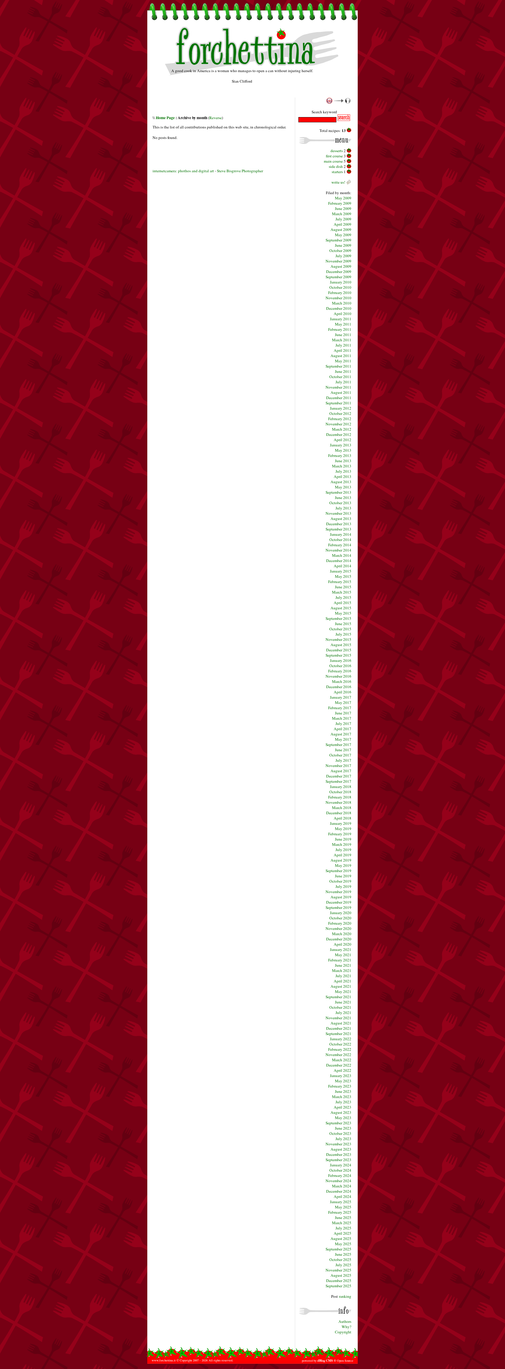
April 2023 (342, 1107)
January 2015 (340, 571)
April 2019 (342, 854)
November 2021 (338, 1017)
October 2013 (340, 502)
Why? (346, 1326)
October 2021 (340, 1007)
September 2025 (338, 1249)
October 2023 (340, 1133)
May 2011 (343, 324)
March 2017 (341, 718)
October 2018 (340, 791)
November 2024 (338, 1180)
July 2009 (343, 219)
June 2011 (343, 334)
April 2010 (342, 313)
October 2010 (340, 287)
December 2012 (338, 434)
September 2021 (338, 996)
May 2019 (343, 828)
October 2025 (340, 1259)
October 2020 (340, 918)
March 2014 (341, 555)
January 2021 (340, 949)
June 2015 (343, 586)
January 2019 (340, 823)
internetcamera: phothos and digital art (183, 170)
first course (334, 156)
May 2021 (343, 954)
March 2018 (341, 807)
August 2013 (341, 481)
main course (333, 161)
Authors (344, 1321)
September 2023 (338, 1123)
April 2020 (342, 944)
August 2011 (341, 355)
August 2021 (341, 986)
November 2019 (338, 891)
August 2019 (341, 860)
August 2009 (341, 229)
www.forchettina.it (164, 1360)
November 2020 (338, 928)
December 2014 (338, 560)
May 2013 (343, 450)
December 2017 (338, 776)
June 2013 (343, 460)
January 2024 (340, 1165)
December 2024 (338, 1191)
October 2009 (340, 250)
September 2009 (338, 240)
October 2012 (340, 413)
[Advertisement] (221, 106)
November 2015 (338, 639)
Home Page (165, 118)
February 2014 (339, 544)
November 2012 (338, 424)
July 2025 (343, 1228)
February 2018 (339, 797)
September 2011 (338, 366)
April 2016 (342, 692)
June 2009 (343, 208)
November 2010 (338, 297)
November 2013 (338, 513)
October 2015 (340, 629)
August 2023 (341, 1112)
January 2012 (340, 408)
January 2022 (340, 1038)
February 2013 (339, 455)
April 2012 (342, 439)
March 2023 (341, 1096)
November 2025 (338, 1270)
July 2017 (343, 723)
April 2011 (342, 350)
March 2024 (341, 1186)
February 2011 (339, 329)
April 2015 (342, 602)
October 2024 (340, 1170)
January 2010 (340, 282)
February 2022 (339, 1049)
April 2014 (342, 565)
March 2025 (341, 1222)
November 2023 (338, 1144)
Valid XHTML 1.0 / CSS (324, 1353)
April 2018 (342, 818)
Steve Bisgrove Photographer (240, 170)
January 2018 (340, 786)
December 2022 (338, 1065)
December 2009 (338, 271)
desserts (337, 150)
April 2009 (342, 224)
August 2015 (341, 607)
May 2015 (343, 576)
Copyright (343, 1332)
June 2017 (343, 713)
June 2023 (343, 1091)
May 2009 (343, 198)
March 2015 (341, 592)
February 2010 (339, 292)
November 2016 (338, 676)
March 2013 (341, 466)
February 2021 (339, 960)
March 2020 (341, 933)
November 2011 (338, 387)
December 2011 (338, 397)
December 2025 (338, 1280)
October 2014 (340, 539)
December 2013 (338, 523)
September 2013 (338, 492)
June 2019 (343, 839)
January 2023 (340, 1075)
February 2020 (339, 923)
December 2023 (338, 1154)
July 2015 (343, 597)
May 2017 (343, 702)
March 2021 (341, 970)
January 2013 (340, 445)
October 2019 (340, 881)
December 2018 (338, 812)
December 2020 (338, 939)
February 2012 (339, 418)
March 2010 (341, 303)
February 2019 (339, 833)
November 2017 (338, 765)
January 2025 (340, 1201)
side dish (336, 166)
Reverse (215, 117)
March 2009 (341, 213)
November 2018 (338, 802)
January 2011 (340, 318)
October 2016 (340, 665)
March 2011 (341, 339)
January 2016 (340, 660)
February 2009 (339, 203)
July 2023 (343, 1101)
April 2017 (342, 728)
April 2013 (342, 476)
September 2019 (338, 870)
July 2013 (343, 471)
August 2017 (341, 734)
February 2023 (339, 1086)
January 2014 (340, 534)
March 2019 (341, 844)
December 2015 (338, 650)
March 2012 (341, 429)
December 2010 (338, 308)
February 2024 (339, 1175)
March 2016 (341, 681)
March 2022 (341, 1059)
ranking (345, 1296)
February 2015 (339, 581)
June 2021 (343, 965)
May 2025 (343, 1207)
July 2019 (343, 849)
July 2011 (343, 345)
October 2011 (340, 376)
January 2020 (340, 912)
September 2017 (338, 744)
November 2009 (338, 261)
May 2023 (343, 1080)
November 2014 (338, 550)
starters (337, 171)
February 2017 (339, 707)
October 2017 (340, 755)
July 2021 (343, 975)
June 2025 (343, 1217)
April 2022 (342, 1070)
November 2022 (338, 1054)
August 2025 (341, 1238)
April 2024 (342, 1196)
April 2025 (342, 1233)
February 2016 (339, 671)
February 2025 (339, 1212)
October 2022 (340, 1044)
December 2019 (338, 902)
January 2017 (340, 697)
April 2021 (342, 981)
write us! (338, 182)
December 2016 (338, 686)
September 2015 (338, 618)
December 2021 (338, 1028)
